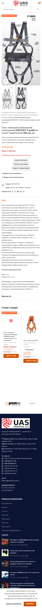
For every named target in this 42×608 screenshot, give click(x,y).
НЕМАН (32, 403)
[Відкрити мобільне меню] (3, 3)
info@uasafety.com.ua (11, 481)
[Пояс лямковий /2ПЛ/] (31, 325)
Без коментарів (22, 545)
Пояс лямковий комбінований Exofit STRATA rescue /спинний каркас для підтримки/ (10, 336)
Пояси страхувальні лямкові (20, 187)
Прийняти (30, 604)
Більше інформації (14, 604)
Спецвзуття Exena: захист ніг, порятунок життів (24, 573)
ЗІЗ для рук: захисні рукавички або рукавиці (22, 551)
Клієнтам (5, 515)
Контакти (5, 523)
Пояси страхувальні (15, 115)
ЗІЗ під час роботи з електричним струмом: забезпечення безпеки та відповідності (22, 585)
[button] (4, 50)
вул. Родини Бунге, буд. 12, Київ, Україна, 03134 (19, 440)
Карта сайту (6, 527)
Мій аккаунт (6, 519)
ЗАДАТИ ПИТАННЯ (21, 160)
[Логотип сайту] (21, 3)
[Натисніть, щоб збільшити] (5, 81)
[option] (19, 83)
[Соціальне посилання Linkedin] (23, 191)
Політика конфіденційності (11, 531)
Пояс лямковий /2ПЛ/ (30, 340)
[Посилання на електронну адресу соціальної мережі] (18, 191)
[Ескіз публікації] (5, 542)
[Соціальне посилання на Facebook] (12, 191)
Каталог (12, 112)
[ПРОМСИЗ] (13, 403)
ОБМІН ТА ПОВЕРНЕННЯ (21, 168)
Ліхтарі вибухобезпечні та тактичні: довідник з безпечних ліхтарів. (22, 562)
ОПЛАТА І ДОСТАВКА (21, 164)
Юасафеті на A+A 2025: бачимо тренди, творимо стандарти (24, 540)
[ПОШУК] (38, 9)
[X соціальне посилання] (15, 191)
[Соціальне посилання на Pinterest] (20, 191)
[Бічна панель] (3, 185)
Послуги (5, 511)
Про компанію (7, 504)
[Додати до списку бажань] (38, 314)
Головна (5, 112)
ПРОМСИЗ (26, 347)
